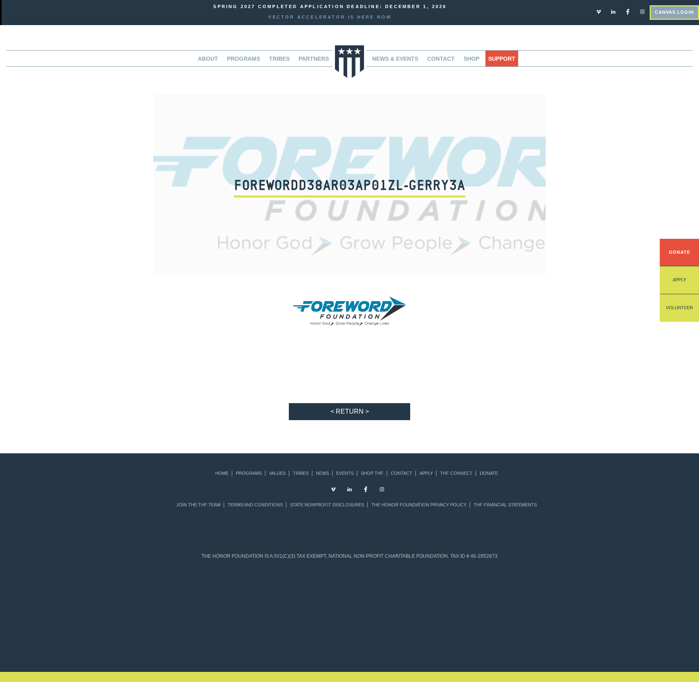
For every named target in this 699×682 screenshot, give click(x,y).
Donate (679, 252)
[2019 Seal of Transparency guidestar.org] (212, 588)
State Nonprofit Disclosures (327, 505)
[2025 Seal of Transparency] (486, 588)
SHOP (471, 58)
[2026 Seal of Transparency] (525, 588)
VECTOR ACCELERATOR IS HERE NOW (330, 17)
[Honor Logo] (349, 60)
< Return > (349, 411)
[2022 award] (349, 636)
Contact (441, 58)
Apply (679, 279)
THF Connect (456, 473)
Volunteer (679, 307)
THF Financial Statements (505, 505)
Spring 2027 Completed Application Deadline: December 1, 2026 (330, 6)
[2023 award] (417, 636)
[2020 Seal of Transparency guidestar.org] (251, 588)
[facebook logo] (628, 11)
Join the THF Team (198, 505)
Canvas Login (674, 12)
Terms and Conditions (255, 505)
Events (345, 473)
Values (277, 473)
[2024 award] (484, 636)
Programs (249, 473)
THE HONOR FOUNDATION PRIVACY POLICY (418, 505)
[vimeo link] (599, 11)
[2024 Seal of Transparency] (447, 588)
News (322, 473)
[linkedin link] (613, 11)
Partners (314, 58)
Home (222, 473)
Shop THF (372, 473)
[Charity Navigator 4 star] (329, 588)
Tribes (279, 58)
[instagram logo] (642, 11)
